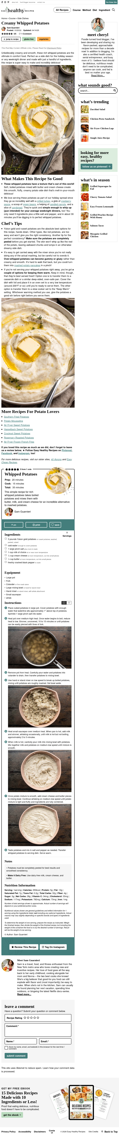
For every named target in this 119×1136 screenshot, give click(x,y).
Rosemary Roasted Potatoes (19, 437)
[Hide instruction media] (68, 602)
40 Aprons (56, 459)
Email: (45, 1041)
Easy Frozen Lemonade (101, 206)
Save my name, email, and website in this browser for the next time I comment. (36, 1048)
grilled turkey (43, 201)
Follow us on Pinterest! (94, 166)
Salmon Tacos (97, 225)
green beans (29, 204)
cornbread (17, 207)
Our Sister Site (111, 2)
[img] (2, 2)
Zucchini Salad (97, 109)
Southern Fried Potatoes (16, 416)
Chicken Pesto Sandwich (102, 119)
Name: (10, 1041)
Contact (52, 1132)
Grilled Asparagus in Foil (100, 187)
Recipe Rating (14, 1018)
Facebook (6, 453)
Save (57, 524)
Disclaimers (40, 1131)
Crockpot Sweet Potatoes (17, 433)
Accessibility (24, 1131)
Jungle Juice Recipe (100, 138)
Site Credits (93, 1132)
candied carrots (58, 204)
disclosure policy (54, 48)
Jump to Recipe (12, 39)
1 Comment (26, 33)
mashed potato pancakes (27, 265)
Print (37, 524)
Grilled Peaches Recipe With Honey (101, 216)
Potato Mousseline (13, 420)
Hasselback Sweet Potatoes (18, 429)
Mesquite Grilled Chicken (98, 235)
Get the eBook (11, 1115)
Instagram (23, 453)
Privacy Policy (8, 1131)
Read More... (98, 75)
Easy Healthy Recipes (17, 10)
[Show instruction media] (63, 602)
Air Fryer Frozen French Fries (19, 441)
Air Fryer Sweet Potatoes (17, 425)
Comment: (12, 1026)
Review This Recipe (25, 947)
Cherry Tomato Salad (101, 197)
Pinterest (67, 450)
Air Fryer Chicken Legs (102, 128)
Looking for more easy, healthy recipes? (95, 156)
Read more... (24, 994)
